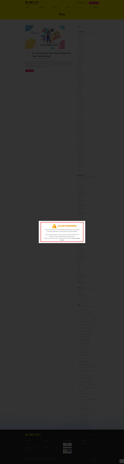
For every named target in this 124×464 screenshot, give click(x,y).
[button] (83, 222)
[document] (62, 232)
